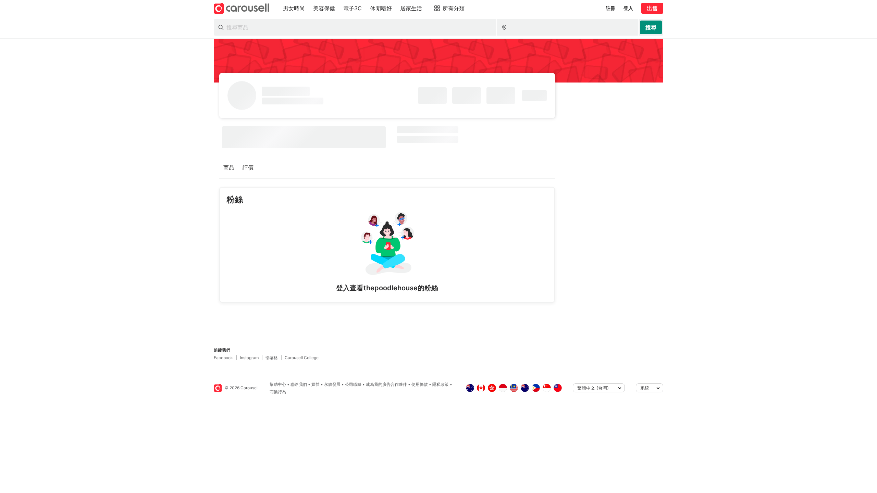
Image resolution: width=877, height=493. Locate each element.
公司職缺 (353, 384)
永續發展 (332, 384)
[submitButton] (651, 27)
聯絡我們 (299, 384)
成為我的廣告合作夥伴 (386, 384)
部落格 (271, 357)
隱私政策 (440, 384)
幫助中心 (278, 384)
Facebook (223, 357)
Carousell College (302, 357)
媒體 (315, 384)
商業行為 (278, 391)
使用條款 (419, 384)
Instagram (249, 357)
